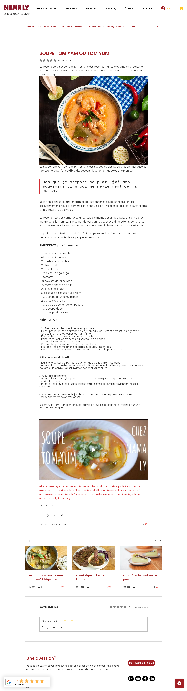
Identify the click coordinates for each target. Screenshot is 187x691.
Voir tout (158, 540)
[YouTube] (138, 678)
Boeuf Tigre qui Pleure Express (91, 577)
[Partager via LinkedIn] (55, 515)
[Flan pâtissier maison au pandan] (141, 558)
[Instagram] (131, 678)
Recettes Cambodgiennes (106, 26)
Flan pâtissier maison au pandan (140, 577)
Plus (133, 26)
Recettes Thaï (46, 505)
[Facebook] (145, 678)
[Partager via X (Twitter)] (48, 515)
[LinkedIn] (152, 678)
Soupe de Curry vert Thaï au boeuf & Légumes (45, 577)
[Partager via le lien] (62, 515)
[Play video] (93, 449)
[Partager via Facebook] (40, 515)
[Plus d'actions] (146, 46)
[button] (181, 8)
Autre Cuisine (72, 26)
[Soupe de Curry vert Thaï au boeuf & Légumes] (46, 558)
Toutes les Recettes (40, 26)
